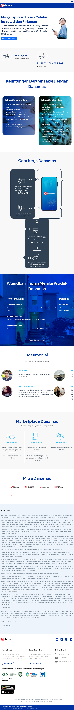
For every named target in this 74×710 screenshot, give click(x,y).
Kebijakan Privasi (21, 708)
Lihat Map (8, 663)
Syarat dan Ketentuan (9, 708)
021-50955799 (64, 654)
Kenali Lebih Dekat (9, 38)
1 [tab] (37, 70)
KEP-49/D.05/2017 (47, 701)
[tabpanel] (19, 59)
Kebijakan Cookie (31, 708)
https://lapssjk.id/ (13, 591)
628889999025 (64, 658)
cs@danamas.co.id (65, 661)
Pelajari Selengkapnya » (37, 340)
